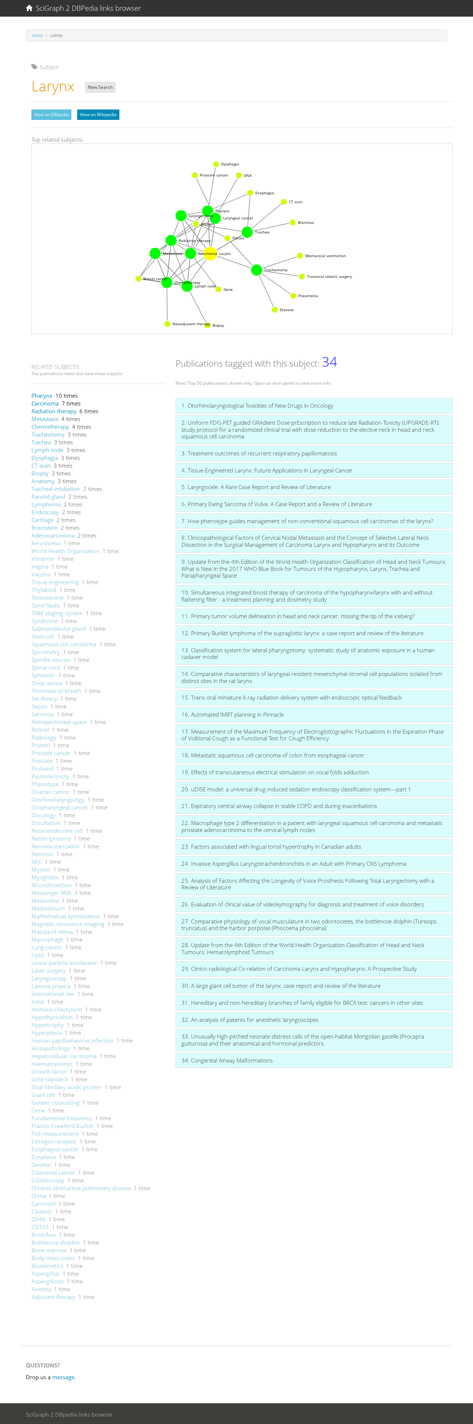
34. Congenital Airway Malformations (227, 1060)
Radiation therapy (53, 411)
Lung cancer (46, 947)
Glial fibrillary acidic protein (66, 1087)
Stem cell (42, 636)
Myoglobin (45, 877)
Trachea (41, 442)
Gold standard (49, 1079)
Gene (38, 1110)
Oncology (43, 815)
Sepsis (39, 706)
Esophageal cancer (54, 1149)
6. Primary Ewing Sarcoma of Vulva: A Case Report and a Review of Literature (276, 504)
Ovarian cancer (50, 791)
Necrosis (42, 854)
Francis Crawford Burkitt (62, 1126)
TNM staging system (57, 613)
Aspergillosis (47, 1281)
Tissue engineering (55, 582)
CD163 (40, 1227)
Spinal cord (45, 667)
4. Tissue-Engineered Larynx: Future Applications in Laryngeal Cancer (267, 470)
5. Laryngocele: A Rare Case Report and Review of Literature (256, 487)
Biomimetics (47, 1265)
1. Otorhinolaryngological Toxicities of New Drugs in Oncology (257, 405)
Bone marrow (49, 1250)
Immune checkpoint (56, 1009)
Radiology (44, 737)
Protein (40, 745)
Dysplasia (43, 1157)
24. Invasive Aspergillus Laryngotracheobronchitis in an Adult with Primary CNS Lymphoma (293, 863)
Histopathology (50, 1048)
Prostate (41, 760)
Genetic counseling (55, 1102)
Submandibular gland (58, 628)
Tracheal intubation (55, 488)
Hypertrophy (47, 1025)
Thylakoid (43, 589)
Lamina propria (51, 986)
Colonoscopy (47, 1180)
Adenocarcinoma (53, 535)
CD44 (38, 1219)
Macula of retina (52, 931)
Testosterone (47, 597)
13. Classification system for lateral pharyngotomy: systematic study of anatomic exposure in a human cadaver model (308, 653)
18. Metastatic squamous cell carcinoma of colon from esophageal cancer (272, 755)
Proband (42, 768)
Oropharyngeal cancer (59, 807)
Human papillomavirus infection (72, 1040)
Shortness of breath (56, 690)
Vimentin (42, 558)
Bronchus (43, 1234)
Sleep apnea (46, 683)
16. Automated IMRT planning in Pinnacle (232, 714)
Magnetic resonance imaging (67, 924)
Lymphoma (46, 504)
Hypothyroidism (52, 1017)
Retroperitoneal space (59, 722)
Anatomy (43, 481)
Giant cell (43, 1094)
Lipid (37, 955)
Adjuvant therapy (53, 1296)
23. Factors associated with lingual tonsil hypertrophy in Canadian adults (271, 846)
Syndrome (44, 621)
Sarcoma (42, 714)
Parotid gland (48, 496)
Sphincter (43, 675)
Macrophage (47, 939)
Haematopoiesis (51, 1063)
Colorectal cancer (53, 1172)
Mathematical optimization (65, 916)
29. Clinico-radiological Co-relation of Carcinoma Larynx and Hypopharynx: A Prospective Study (299, 968)
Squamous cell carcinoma (63, 644)
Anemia (41, 1289)
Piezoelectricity (50, 776)
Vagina (39, 566)
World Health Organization (65, 551)
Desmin (41, 1164)
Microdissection (51, 885)
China (38, 1195)
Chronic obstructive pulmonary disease (81, 1188)
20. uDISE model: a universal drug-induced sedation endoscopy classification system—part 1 (296, 789)
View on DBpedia (51, 114)
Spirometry (45, 652)
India (37, 1001)
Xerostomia (46, 543)
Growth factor (49, 1071)
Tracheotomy (48, 434)
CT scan (41, 465)
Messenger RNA (51, 892)
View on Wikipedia (98, 114)
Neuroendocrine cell (57, 830)
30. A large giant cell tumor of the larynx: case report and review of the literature (281, 985)
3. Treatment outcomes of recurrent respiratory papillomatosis (259, 453)
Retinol (40, 729)
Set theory (44, 698)
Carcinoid (43, 1203)
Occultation (46, 823)
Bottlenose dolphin (55, 1242)
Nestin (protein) (51, 838)
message (63, 1377)
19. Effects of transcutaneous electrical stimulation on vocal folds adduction (275, 772)
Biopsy (40, 473)
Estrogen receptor (53, 1141)
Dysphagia (44, 457)
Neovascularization (55, 846)
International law (52, 993)
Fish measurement (55, 1133)
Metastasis (44, 419)
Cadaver (41, 1211)
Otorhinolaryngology (58, 799)
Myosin (40, 869)
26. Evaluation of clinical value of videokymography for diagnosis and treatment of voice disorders (302, 904)
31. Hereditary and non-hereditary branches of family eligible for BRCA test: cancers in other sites (302, 1002)
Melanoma (45, 900)
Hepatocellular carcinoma (63, 1056)
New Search (100, 87)
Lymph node (47, 450)
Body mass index (53, 1258)
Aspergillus (45, 1273)
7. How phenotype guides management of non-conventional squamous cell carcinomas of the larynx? (307, 521)
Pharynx (41, 395)
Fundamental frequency (61, 1118)
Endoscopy (45, 512)
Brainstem (44, 527)
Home (37, 35)
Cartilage (42, 520)
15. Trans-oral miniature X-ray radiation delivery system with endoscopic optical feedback (291, 697)
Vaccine (41, 574)
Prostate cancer (51, 753)
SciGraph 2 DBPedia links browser (86, 8)
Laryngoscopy (49, 978)
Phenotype (45, 784)
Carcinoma (45, 403)
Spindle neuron (50, 659)
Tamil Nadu (45, 605)
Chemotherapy (50, 426)
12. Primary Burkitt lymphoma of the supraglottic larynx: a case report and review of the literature (302, 633)
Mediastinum (48, 908)
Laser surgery (48, 970)
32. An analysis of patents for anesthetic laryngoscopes (250, 1019)
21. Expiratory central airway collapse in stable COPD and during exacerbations (279, 805)
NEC (36, 861)
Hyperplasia (46, 1032)
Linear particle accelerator (64, 962)
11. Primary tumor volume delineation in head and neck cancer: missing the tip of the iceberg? (298, 616)
